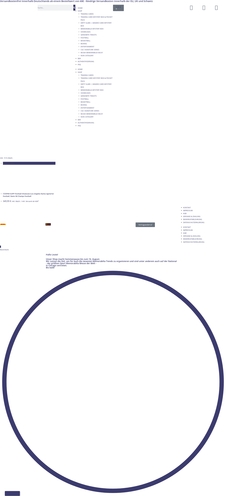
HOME (80, 8)
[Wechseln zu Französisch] (163, 7)
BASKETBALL (85, 41)
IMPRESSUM (188, 210)
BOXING (84, 43)
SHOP (80, 11)
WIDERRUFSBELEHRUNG (192, 219)
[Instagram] (216, 8)
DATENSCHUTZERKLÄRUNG (193, 222)
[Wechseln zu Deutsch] (154, 7)
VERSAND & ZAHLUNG (191, 216)
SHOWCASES (86, 32)
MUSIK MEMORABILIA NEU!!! (92, 52)
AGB (184, 213)
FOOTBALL (85, 38)
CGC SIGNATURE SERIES (90, 50)
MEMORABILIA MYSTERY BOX (92, 29)
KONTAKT (187, 207)
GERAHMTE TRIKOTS (89, 35)
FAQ (79, 64)
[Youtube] (204, 8)
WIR (79, 58)
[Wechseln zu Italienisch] (167, 7)
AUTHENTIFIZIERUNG (86, 61)
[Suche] (74, 8)
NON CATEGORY (87, 55)
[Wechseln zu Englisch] (158, 7)
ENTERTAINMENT (87, 46)
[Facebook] (191, 8)
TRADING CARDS (87, 14)
